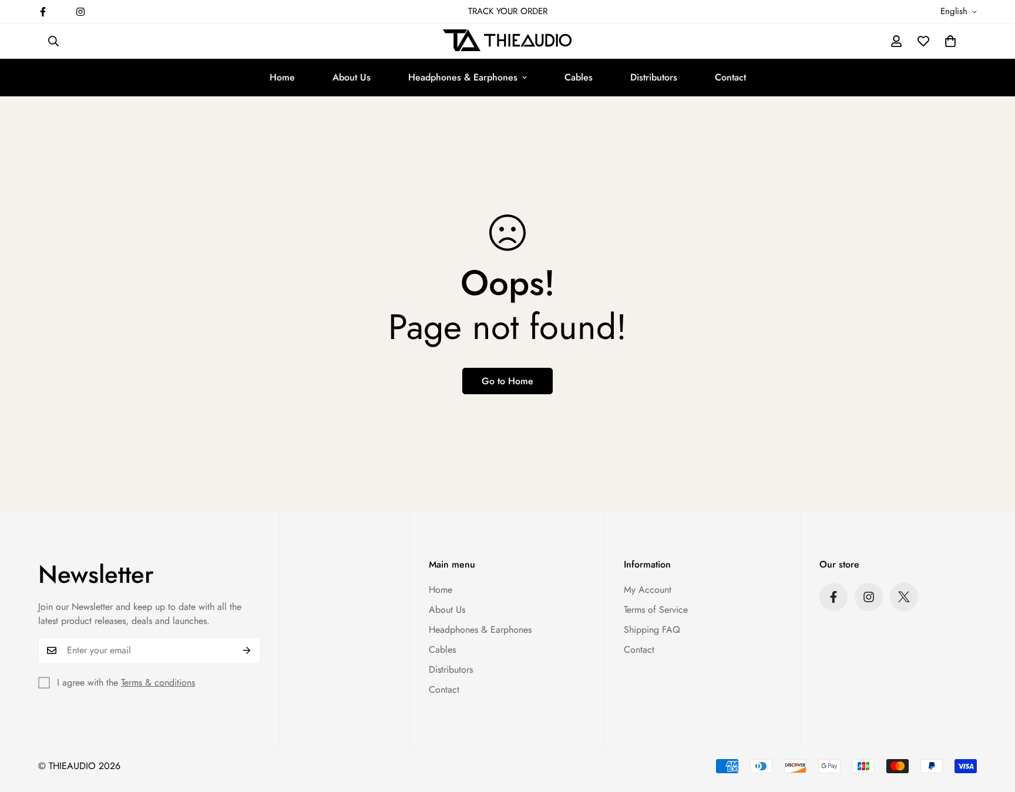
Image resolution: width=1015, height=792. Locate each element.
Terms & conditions (158, 682)
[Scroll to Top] (992, 727)
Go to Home (507, 381)
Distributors (653, 77)
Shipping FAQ (652, 629)
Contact (730, 77)
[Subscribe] (247, 650)
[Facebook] (43, 11)
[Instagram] (80, 11)
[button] (950, 41)
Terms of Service (656, 609)
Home (282, 77)
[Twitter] (904, 597)
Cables (578, 77)
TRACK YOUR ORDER (507, 11)
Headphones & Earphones (462, 77)
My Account (647, 589)
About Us (351, 77)
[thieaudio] (507, 41)
